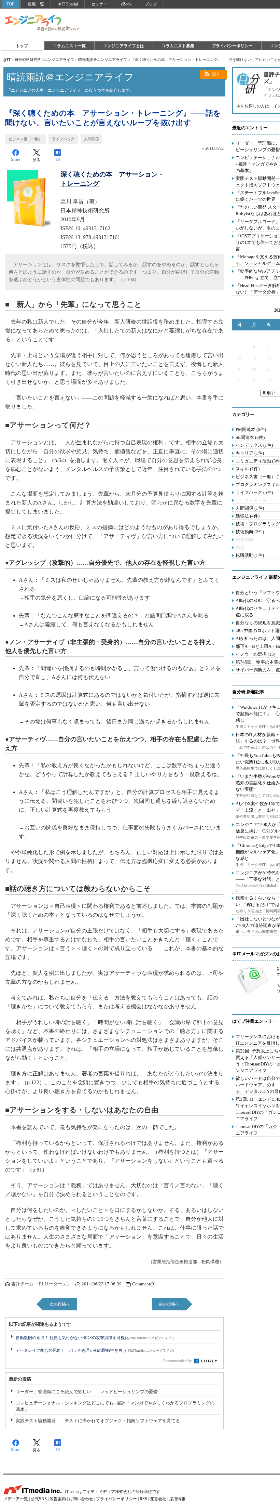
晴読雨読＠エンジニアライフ (102, 59)
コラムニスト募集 (178, 45)
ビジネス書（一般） (25, 139)
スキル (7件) (248, 468)
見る (36, 160)
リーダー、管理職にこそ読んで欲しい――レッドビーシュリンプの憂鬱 (87, 1391)
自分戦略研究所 (28, 59)
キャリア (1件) (250, 453)
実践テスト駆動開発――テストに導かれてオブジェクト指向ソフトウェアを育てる (98, 1420)
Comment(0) (143, 1283)
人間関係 (91, 139)
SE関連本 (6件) (250, 437)
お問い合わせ (81, 1498)
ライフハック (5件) (254, 492)
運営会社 (158, 1498)
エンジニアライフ (42, 23)
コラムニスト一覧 (69, 45)
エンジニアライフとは (123, 45)
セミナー (99, 4)
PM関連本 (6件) (251, 429)
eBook (126, 4)
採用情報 (177, 1498)
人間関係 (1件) (250, 508)
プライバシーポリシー (232, 45)
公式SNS (39, 1498)
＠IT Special (67, 4)
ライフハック (63, 139)
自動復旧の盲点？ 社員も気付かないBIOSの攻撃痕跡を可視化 (94, 1337)
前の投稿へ (169, 1304)
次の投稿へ (60, 1304)
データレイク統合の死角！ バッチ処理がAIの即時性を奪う (95, 1350)
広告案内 (58, 1498)
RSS (215, 74)
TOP (10, 4)
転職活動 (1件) (250, 555)
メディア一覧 (15, 1498)
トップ (22, 45)
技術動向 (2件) (250, 531)
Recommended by (178, 1361)
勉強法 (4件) (248, 516)
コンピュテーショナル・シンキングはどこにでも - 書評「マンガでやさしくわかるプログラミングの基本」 (115, 1406)
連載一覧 (36, 4)
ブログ (151, 4)
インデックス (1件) (254, 445)
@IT (7, 59)
